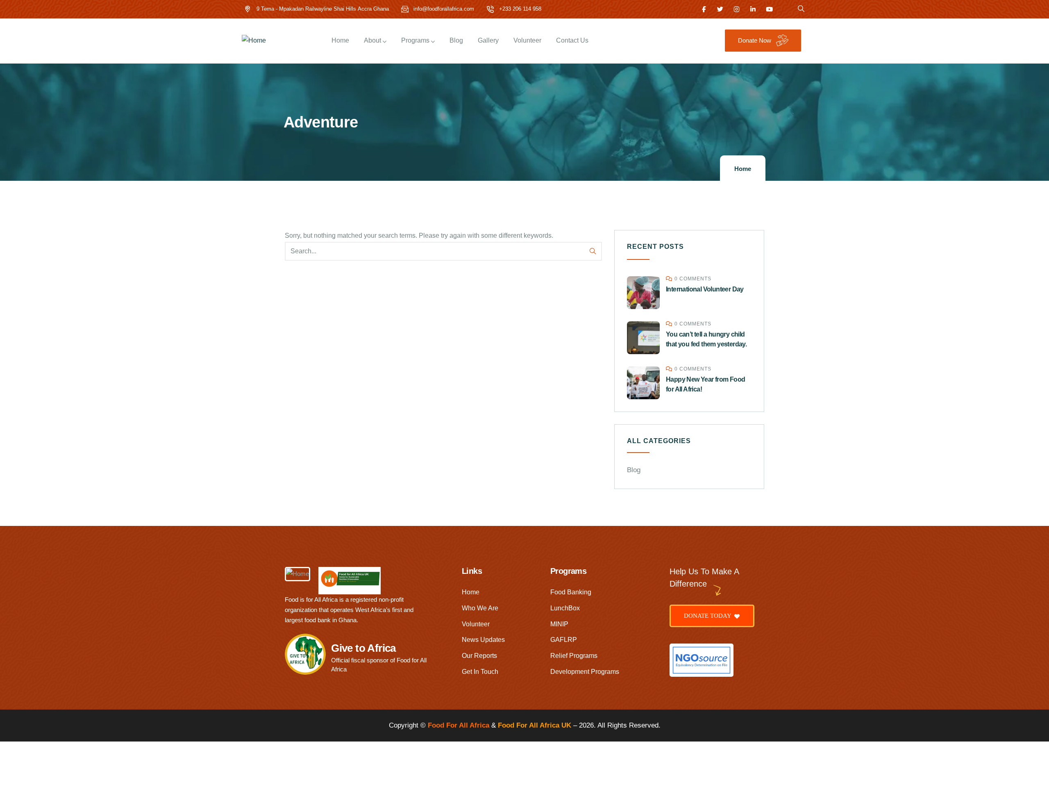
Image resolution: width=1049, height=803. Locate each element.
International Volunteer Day (705, 289)
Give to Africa (363, 648)
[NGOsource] (701, 660)
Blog (633, 470)
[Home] (254, 41)
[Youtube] (769, 9)
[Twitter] (720, 9)
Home (742, 168)
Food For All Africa (458, 725)
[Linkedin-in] (753, 9)
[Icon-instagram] (736, 9)
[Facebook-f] (704, 9)
